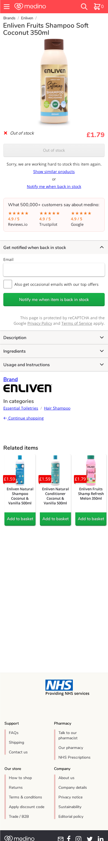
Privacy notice (70, 797)
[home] (38, 6)
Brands (9, 18)
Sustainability (69, 806)
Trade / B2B (19, 816)
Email (8, 259)
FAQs (14, 732)
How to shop (20, 777)
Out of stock (54, 150)
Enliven (27, 18)
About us (66, 777)
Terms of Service (76, 323)
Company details (72, 787)
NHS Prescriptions (74, 757)
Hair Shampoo (57, 408)
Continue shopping (25, 418)
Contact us (18, 752)
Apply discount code (26, 806)
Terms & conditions (25, 797)
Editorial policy (70, 816)
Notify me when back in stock (54, 186)
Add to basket (20, 519)
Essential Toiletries (20, 408)
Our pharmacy (70, 747)
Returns (16, 787)
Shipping (16, 742)
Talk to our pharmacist (68, 735)
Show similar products (54, 171)
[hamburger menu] (6, 7)
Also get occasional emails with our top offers (56, 284)
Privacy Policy (39, 323)
